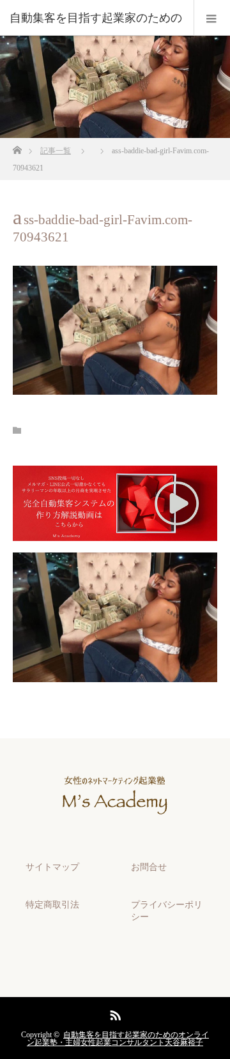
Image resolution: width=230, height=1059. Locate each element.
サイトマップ (52, 867)
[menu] (212, 18)
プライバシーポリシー (167, 911)
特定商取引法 (52, 905)
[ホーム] (17, 146)
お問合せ (149, 867)
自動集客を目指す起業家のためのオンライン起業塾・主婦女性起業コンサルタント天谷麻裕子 (118, 1038)
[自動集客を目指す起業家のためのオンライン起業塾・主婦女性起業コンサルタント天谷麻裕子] (115, 825)
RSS (113, 1013)
